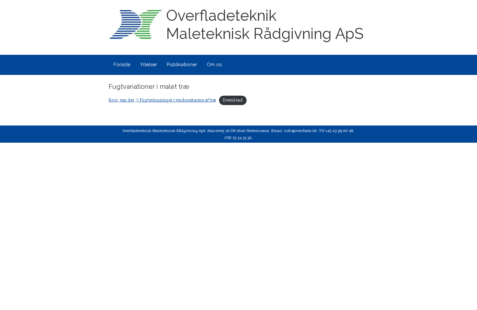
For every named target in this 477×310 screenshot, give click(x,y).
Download (233, 100)
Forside (122, 64)
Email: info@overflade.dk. (294, 131)
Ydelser (148, 64)
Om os (214, 64)
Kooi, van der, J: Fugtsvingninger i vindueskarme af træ (162, 100)
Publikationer (182, 64)
